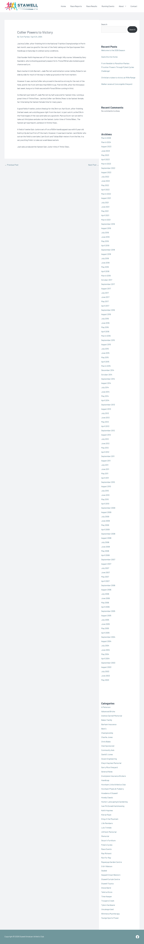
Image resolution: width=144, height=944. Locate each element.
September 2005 (108, 611)
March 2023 (106, 164)
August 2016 (106, 314)
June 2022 (105, 181)
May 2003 (105, 680)
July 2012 (105, 439)
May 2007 (105, 577)
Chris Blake (106, 741)
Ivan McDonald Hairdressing (112, 806)
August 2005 (106, 615)
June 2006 (105, 598)
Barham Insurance (108, 724)
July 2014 (105, 387)
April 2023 (105, 159)
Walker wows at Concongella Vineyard (116, 84)
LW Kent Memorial (108, 832)
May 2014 (105, 396)
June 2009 (105, 521)
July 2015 (105, 349)
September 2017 (108, 284)
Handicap (105, 780)
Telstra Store (106, 892)
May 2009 (105, 525)
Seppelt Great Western (110, 875)
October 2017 (106, 280)
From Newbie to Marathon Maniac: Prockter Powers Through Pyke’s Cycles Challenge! (117, 67)
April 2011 (105, 478)
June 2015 (105, 353)
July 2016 (105, 318)
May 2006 (105, 602)
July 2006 (105, 594)
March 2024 (106, 142)
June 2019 (105, 237)
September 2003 (108, 663)
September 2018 (108, 250)
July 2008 (105, 542)
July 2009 (105, 516)
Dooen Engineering (109, 759)
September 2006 (108, 585)
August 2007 (106, 564)
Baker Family (106, 720)
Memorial (105, 836)
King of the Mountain (109, 819)
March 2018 (106, 275)
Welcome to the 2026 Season (113, 50)
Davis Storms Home (109, 57)
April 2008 (105, 555)
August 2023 (106, 146)
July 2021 (105, 202)
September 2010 (108, 482)
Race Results (91, 6)
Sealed (104, 870)
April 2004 (105, 658)
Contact (133, 6)
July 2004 (105, 645)
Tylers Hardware (108, 905)
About (121, 6)
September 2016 (108, 310)
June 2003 (105, 676)
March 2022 (106, 194)
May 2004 (105, 654)
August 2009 (106, 512)
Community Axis (107, 750)
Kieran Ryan (106, 815)
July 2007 (105, 568)
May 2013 (105, 422)
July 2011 (104, 465)
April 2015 (105, 361)
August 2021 (106, 198)
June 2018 (105, 263)
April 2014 (105, 400)
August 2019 (106, 228)
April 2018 (105, 271)
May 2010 (105, 499)
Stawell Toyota (107, 883)
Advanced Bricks (108, 711)
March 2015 (106, 366)
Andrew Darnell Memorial (111, 716)
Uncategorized (107, 909)
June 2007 (105, 572)
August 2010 (106, 486)
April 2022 (105, 189)
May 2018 (105, 267)
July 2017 (105, 293)
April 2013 (105, 426)
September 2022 (108, 168)
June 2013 (105, 417)
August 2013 (106, 409)
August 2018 (106, 254)
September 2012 (108, 430)
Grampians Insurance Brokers (113, 776)
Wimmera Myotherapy (110, 914)
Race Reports (76, 6)
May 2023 (105, 155)
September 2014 (108, 379)
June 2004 (105, 650)
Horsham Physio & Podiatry (112, 789)
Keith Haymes (107, 810)
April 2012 (105, 452)
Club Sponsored (107, 746)
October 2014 (106, 374)
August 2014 (106, 383)
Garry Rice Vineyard (109, 767)
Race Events (106, 849)
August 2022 (106, 172)
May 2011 (104, 473)
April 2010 (105, 503)
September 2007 (108, 559)
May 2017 (105, 301)
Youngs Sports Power (110, 918)
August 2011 (106, 460)
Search (104, 24)
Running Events (108, 6)
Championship (107, 733)
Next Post (93, 165)
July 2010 (105, 490)
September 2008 (108, 534)
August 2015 (106, 344)
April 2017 (105, 306)
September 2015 (108, 340)
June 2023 (105, 151)
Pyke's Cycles (106, 845)
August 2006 (106, 589)
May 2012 (105, 448)
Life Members (107, 823)
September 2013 (108, 404)
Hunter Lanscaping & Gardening (114, 802)
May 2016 (105, 327)
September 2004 (108, 637)
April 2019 (105, 245)
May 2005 (105, 628)
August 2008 (106, 538)
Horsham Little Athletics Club (113, 784)
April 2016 (105, 331)
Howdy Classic (107, 797)
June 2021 (105, 207)
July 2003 (105, 671)
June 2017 (105, 297)
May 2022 (105, 185)
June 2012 (105, 443)
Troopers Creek (107, 901)
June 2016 (105, 323)
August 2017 (106, 288)
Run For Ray (106, 857)
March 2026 (106, 138)
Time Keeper (106, 896)
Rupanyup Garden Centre (111, 862)
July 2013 (105, 413)
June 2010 (105, 495)
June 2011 (105, 469)
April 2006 (105, 607)
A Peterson (105, 707)
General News (106, 771)
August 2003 (106, 667)
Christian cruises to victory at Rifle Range (118, 77)
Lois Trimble (106, 827)
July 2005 (105, 620)
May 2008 (105, 551)
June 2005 (105, 624)
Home (63, 6)
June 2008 (105, 547)
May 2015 (105, 357)
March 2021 (106, 220)
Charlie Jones (107, 737)
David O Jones (107, 754)
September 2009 (108, 508)
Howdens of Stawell (109, 793)
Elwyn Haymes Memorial (111, 763)
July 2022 (105, 176)
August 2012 (106, 435)
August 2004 (106, 641)
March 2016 (106, 336)
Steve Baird (106, 888)
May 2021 (105, 211)
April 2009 (105, 529)
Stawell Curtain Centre (110, 879)
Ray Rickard (106, 853)
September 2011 (108, 456)
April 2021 (105, 215)
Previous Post (11, 165)
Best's (103, 728)
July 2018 (105, 258)
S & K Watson (106, 866)
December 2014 (107, 370)
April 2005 (105, 633)
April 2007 (105, 581)
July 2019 (105, 232)
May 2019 (105, 241)
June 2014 (105, 392)
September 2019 (108, 224)
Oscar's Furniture (108, 840)
